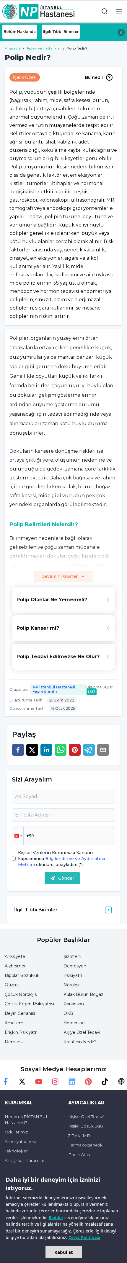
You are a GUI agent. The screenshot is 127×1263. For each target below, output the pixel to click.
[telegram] (89, 750)
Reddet (56, 1217)
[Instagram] (55, 1081)
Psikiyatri (73, 975)
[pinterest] (75, 750)
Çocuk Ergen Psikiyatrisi (29, 1004)
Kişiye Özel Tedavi (82, 1032)
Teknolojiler (16, 1151)
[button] (17, 836)
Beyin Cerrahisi (20, 1013)
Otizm (11, 985)
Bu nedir (94, 77)
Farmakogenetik (85, 1145)
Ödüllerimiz (16, 1132)
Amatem (14, 1023)
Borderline (74, 1023)
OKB (68, 1013)
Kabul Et (63, 1252)
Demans (13, 1041)
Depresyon (75, 966)
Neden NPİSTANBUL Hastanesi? (26, 1119)
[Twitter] (22, 1081)
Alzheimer (15, 966)
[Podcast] (121, 1081)
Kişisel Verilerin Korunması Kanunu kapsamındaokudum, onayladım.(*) (61, 858)
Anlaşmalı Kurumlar (24, 1160)
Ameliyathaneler (21, 1141)
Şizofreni (72, 956)
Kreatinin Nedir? (80, 1041)
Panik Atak (79, 1154)
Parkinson (74, 1004)
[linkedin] (46, 750)
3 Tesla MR (79, 1135)
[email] (103, 750)
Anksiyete (15, 956)
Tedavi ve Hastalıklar (44, 48)
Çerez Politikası (84, 1237)
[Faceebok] (5, 1081)
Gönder (66, 878)
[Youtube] (38, 1081)
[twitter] (32, 750)
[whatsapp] (60, 750)
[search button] (104, 11)
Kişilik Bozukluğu (85, 1126)
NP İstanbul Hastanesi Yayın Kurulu (54, 689)
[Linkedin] (71, 1081)
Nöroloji (71, 985)
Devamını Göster (59, 576)
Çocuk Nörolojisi (21, 994)
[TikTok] (104, 1081)
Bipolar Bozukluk (22, 975)
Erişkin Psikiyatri (21, 1032)
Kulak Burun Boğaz (83, 994)
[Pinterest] (88, 1081)
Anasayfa (13, 48)
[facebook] (18, 750)
